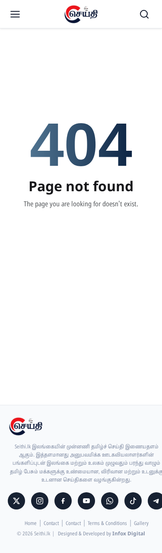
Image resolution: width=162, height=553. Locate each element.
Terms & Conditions (107, 524)
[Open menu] (15, 14)
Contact (51, 524)
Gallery (141, 524)
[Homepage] (81, 14)
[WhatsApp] (109, 501)
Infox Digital (128, 534)
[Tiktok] (133, 501)
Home (31, 524)
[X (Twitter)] (16, 501)
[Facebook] (63, 501)
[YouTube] (86, 501)
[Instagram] (39, 501)
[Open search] (144, 14)
